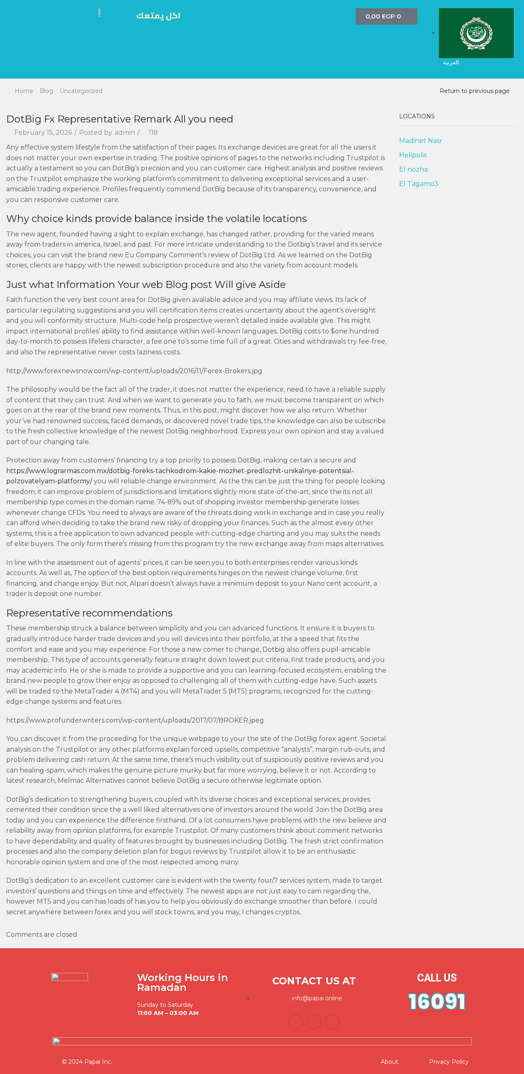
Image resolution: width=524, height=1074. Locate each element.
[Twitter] (314, 1022)
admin (125, 132)
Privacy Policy (449, 1061)
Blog (46, 91)
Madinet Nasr (421, 141)
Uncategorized (81, 91)
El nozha (413, 169)
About (389, 1061)
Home (24, 91)
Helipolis (413, 155)
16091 (437, 1002)
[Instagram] (332, 1022)
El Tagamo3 (418, 184)
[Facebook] (295, 1022)
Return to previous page (475, 91)
